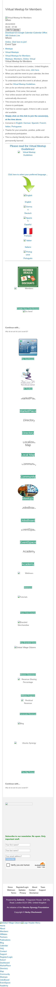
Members (18, 59)
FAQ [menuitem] (2, 948)
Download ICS (11, 33)
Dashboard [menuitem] (5, 963)
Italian (7, 126)
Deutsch (28, 213)
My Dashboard (28, 359)
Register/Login (22, 887)
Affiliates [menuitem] (3, 934)
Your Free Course (28, 613)
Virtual (32, 59)
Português (28, 258)
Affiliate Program (28, 696)
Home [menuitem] (2, 926)
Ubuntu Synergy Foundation (36, 907)
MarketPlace (28, 411)
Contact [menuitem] (3, 951)
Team (43, 887)
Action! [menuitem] (3, 960)
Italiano (28, 247)
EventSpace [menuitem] (5, 983)
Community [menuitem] (5, 974)
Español (27, 224)
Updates (22, 890)
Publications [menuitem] (5, 940)
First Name (10, 842)
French (43, 123)
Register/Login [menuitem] (6, 957)
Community (28, 476)
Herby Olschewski (33, 912)
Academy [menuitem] (4, 985)
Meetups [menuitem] (3, 977)
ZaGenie (21, 900)
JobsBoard (28, 520)
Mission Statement (28, 674)
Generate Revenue (28, 714)
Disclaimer (33, 893)
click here (35, 70)
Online (26, 59)
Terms (13, 893)
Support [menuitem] (3, 954)
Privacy (23, 893)
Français (28, 236)
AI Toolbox (28, 389)
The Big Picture (28, 772)
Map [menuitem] (2, 971)
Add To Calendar (12, 30)
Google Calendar (25, 33)
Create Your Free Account (28, 308)
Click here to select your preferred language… (28, 174)
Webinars (28, 587)
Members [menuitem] (4, 931)
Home (10, 887)
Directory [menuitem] (4, 968)
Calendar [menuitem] (4, 945)
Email (7, 853)
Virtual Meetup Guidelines (24, 84)
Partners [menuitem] (3, 937)
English (19, 123)
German (27, 123)
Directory (28, 433)
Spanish (35, 123)
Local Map (28, 454)
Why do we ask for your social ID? (16, 331)
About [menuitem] (2, 928)
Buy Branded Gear (28, 643)
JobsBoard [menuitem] (4, 980)
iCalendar (37, 33)
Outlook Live (14, 35)
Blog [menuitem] (2, 943)
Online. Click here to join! (16, 42)
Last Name (10, 848)
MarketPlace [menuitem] (5, 965)
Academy (28, 564)
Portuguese (16, 126)
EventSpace (28, 542)
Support (42, 890)
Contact (32, 890)
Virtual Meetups (12, 52)
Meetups (9, 49)
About (34, 887)
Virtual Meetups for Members (17, 56)
